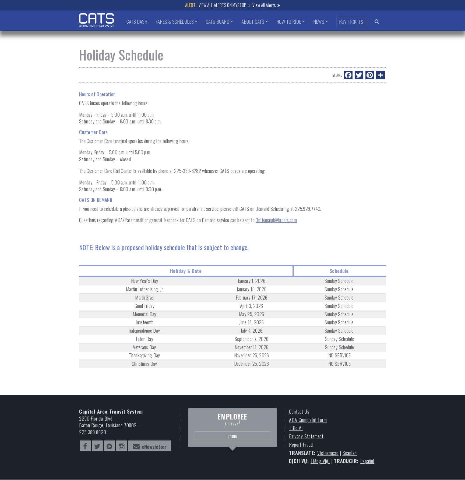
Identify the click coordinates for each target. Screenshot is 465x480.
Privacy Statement (306, 436)
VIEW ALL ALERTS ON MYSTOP (222, 5)
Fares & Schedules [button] (175, 21)
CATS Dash (136, 21)
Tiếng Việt (320, 461)
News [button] (318, 21)
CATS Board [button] (217, 21)
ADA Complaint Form (308, 420)
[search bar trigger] (377, 21)
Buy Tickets (351, 21)
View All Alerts (264, 5)
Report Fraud (301, 444)
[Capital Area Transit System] (96, 20)
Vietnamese (328, 453)
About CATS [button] (252, 21)
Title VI (296, 428)
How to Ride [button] (288, 21)
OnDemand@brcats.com (276, 219)
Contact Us (299, 411)
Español (367, 461)
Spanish (350, 453)
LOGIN (233, 436)
